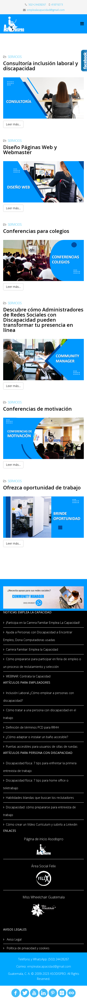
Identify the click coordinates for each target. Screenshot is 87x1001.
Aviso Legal (14, 939)
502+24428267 (37, 4)
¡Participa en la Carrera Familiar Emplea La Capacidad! (43, 623)
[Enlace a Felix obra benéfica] (43, 878)
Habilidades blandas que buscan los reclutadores (40, 798)
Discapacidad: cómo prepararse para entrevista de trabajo (39, 811)
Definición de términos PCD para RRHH (32, 727)
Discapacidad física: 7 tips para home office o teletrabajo (35, 784)
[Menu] (82, 23)
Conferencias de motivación (37, 408)
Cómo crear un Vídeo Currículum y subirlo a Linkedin (41, 824)
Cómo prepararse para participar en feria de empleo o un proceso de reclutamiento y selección (42, 663)
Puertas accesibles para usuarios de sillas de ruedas (41, 746)
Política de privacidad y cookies (27, 948)
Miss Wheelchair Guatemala (44, 897)
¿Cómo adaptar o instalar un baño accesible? (37, 737)
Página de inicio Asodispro (43, 839)
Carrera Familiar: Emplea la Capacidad (32, 649)
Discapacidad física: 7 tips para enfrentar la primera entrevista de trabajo (39, 767)
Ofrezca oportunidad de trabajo (42, 487)
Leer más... (13, 124)
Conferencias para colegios (36, 230)
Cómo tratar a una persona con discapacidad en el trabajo (39, 714)
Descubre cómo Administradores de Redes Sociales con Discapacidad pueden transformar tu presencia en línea (43, 319)
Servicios (15, 57)
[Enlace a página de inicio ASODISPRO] (43, 849)
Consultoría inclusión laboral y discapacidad (40, 66)
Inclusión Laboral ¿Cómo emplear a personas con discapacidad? (38, 697)
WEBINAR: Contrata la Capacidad (28, 676)
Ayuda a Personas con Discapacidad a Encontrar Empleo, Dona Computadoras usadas (37, 636)
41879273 (57, 4)
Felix (52, 866)
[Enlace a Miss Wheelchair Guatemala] (43, 909)
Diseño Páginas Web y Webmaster (30, 149)
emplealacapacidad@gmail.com (46, 10)
